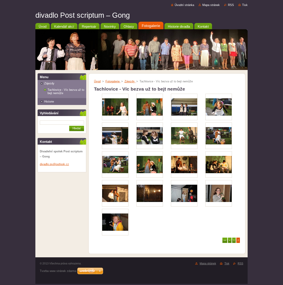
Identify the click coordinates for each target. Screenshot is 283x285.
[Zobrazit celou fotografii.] (115, 107)
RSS (231, 5)
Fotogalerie (112, 81)
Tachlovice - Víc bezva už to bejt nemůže (66, 91)
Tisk (245, 5)
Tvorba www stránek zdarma (58, 271)
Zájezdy (49, 83)
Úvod (97, 81)
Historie (49, 101)
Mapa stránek (211, 5)
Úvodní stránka (184, 5)
